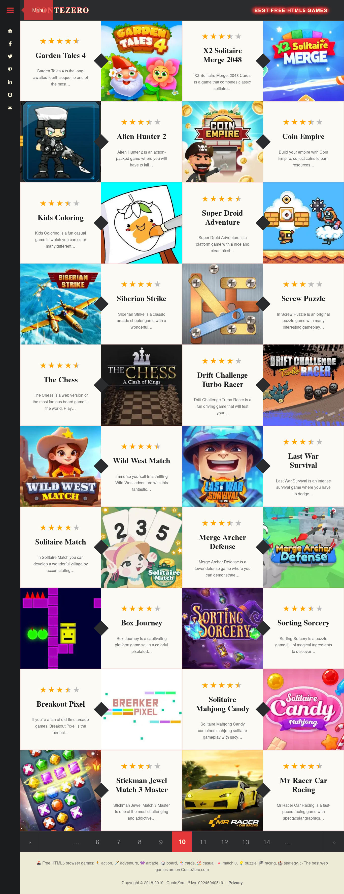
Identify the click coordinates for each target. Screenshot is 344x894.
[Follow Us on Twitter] (10, 56)
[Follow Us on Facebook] (10, 43)
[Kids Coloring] (141, 223)
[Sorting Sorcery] (222, 628)
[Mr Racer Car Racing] (222, 790)
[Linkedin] (10, 81)
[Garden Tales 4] (141, 60)
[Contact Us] (10, 107)
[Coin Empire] (222, 142)
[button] (10, 10)
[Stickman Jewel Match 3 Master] (60, 790)
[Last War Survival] (222, 466)
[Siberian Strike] (60, 304)
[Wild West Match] (60, 466)
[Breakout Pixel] (141, 709)
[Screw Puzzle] (222, 304)
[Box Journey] (60, 628)
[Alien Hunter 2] (60, 142)
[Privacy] (10, 94)
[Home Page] (10, 30)
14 (266, 841)
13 (245, 841)
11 (203, 841)
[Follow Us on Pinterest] (10, 69)
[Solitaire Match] (141, 547)
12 (224, 841)
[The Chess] (141, 385)
